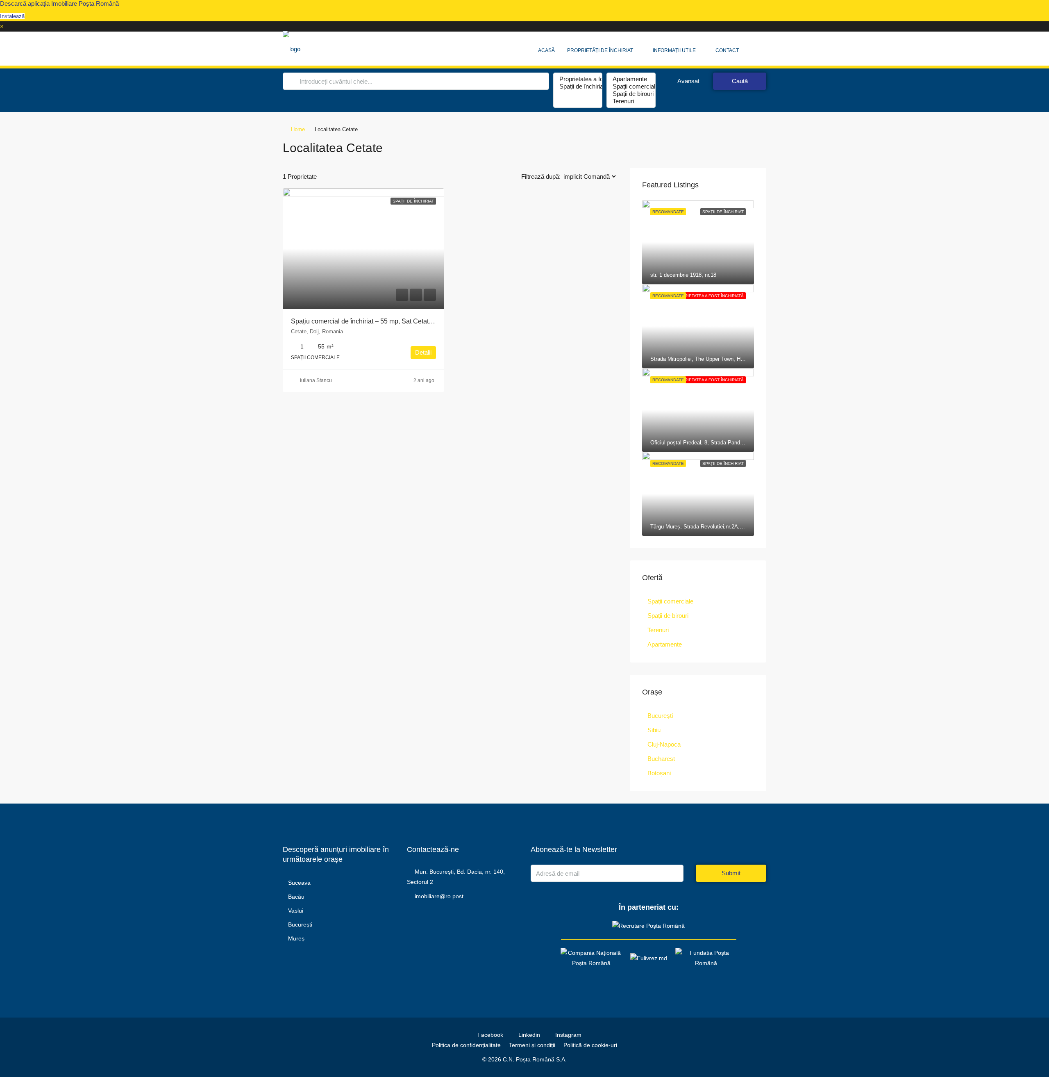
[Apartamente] (631, 79)
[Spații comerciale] (631, 86)
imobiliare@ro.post (439, 896)
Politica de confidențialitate (466, 1045)
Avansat (687, 80)
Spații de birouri (667, 615)
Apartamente (664, 644)
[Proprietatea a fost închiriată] (578, 79)
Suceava (299, 882)
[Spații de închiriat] (578, 86)
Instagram (567, 1034)
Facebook (490, 1034)
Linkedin (529, 1034)
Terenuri (658, 629)
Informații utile (674, 50)
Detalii (423, 352)
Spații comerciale (670, 601)
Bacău (296, 896)
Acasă (546, 50)
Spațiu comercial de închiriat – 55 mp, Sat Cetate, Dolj (369, 321)
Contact (727, 50)
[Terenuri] (631, 101)
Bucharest (661, 758)
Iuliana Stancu (316, 380)
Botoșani (659, 773)
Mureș (296, 938)
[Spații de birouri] (631, 94)
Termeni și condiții (532, 1045)
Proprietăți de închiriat (600, 50)
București (660, 715)
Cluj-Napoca (664, 744)
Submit (731, 873)
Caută (740, 80)
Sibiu (654, 729)
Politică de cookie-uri (590, 1045)
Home (298, 129)
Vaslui (295, 910)
